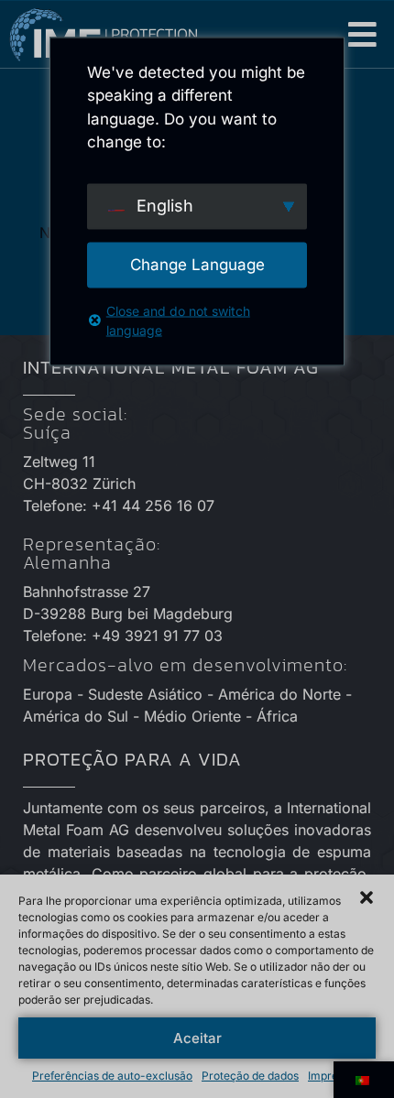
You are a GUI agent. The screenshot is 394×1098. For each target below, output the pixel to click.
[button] (363, 34)
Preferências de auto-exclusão (112, 1075)
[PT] (364, 1079)
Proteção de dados (250, 1075)
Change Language (197, 264)
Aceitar (197, 1038)
